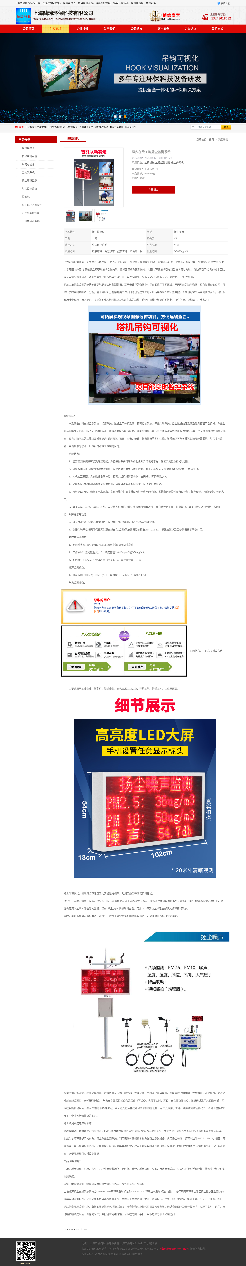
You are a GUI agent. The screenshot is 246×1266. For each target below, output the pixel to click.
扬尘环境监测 (29, 180)
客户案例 (163, 28)
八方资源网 (101, 1254)
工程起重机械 (162, 162)
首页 (211, 139)
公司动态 (136, 28)
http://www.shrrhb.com (75, 1229)
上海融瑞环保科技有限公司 (174, 1248)
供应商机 (55, 28)
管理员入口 (125, 1254)
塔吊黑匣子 (28, 148)
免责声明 (113, 1254)
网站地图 (137, 1254)
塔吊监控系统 (29, 188)
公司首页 (28, 28)
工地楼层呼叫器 (31, 221)
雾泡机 (26, 197)
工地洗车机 (28, 172)
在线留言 (153, 189)
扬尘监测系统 (29, 156)
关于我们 (109, 28)
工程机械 (149, 162)
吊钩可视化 (28, 164)
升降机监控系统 (31, 213)
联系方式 (217, 28)
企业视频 (82, 28)
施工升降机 (177, 162)
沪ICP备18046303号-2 (146, 1248)
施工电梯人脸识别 (32, 205)
